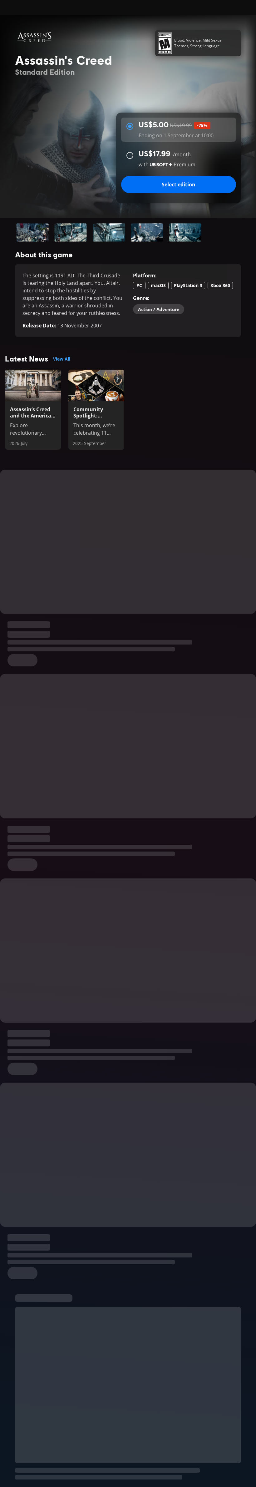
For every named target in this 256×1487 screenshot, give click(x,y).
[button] (32, 232)
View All (61, 359)
